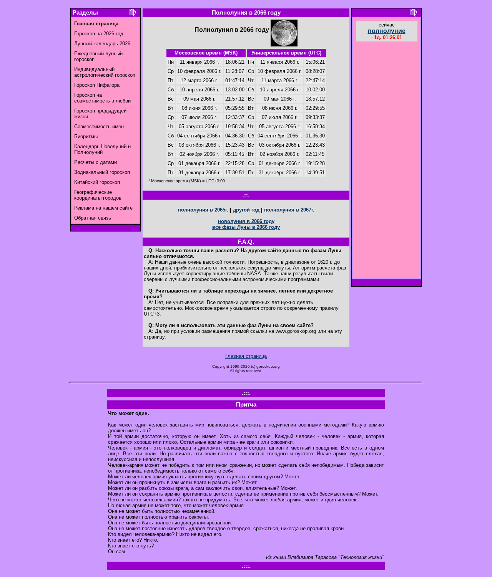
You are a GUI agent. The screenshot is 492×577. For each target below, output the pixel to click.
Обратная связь (92, 218)
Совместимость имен (99, 126)
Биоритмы (86, 136)
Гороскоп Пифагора (97, 85)
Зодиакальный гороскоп (102, 172)
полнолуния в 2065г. (203, 210)
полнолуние (387, 31)
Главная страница (246, 356)
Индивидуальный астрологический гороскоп (104, 72)
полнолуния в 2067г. (289, 210)
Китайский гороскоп (97, 182)
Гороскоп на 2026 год (98, 33)
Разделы (85, 13)
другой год (246, 210)
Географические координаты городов (97, 195)
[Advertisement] (386, 161)
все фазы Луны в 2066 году (246, 227)
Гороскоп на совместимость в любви (102, 98)
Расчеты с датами (95, 162)
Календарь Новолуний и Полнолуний (102, 149)
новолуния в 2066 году (246, 221)
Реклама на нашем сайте (103, 208)
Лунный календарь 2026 (102, 43)
